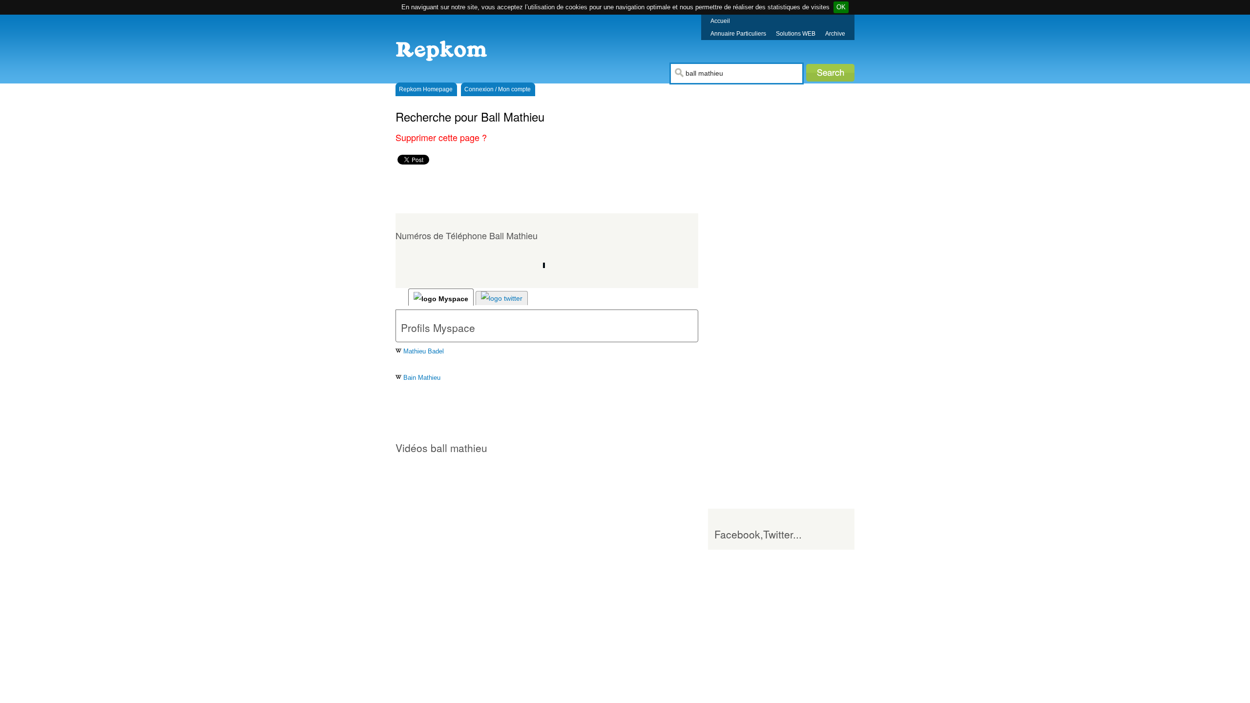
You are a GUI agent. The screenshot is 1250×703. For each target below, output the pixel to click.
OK (841, 7)
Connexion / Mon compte (497, 89)
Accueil (720, 21)
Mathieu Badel (422, 351)
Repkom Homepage (426, 89)
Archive (835, 33)
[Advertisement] (568, 189)
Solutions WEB (795, 33)
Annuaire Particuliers (738, 33)
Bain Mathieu (420, 377)
